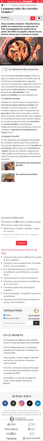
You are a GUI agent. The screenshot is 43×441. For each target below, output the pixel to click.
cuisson (7, 136)
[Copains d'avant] (11, 433)
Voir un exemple (33, 315)
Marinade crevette (11, 240)
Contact (20, 410)
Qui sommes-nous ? (10, 410)
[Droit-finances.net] (32, 429)
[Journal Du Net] (32, 424)
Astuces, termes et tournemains (24, 5)
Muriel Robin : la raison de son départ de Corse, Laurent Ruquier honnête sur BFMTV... (20, 380)
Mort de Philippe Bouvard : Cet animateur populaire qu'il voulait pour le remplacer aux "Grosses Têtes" (21, 350)
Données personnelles (9, 412)
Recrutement (35, 410)
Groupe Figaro (19, 415)
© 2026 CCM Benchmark (33, 415)
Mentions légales (7, 415)
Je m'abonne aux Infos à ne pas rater (23, 69)
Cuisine (8, 315)
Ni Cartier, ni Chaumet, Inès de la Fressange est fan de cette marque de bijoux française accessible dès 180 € (21, 370)
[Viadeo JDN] (32, 433)
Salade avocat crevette (13, 228)
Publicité (26, 410)
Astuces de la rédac (12, 318)
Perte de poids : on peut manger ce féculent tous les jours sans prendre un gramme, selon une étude (21, 360)
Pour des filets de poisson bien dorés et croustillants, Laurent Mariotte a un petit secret (21, 272)
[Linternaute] (11, 429)
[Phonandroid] (32, 438)
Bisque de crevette (11, 234)
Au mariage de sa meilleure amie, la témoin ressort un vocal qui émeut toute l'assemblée (21, 341)
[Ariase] (11, 438)
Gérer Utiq (37, 412)
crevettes (33, 89)
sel (7, 113)
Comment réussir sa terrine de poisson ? (21, 278)
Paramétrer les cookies (25, 412)
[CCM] (11, 424)
